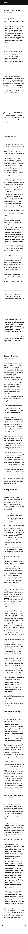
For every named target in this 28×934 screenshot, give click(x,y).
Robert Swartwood (16, 426)
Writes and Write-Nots (9, 21)
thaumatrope (17, 849)
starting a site (7, 222)
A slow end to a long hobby (13, 795)
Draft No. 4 (17, 340)
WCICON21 (12, 745)
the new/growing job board (17, 80)
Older (23, 925)
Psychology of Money (15, 672)
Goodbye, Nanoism (11, 356)
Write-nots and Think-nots (13, 10)
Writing (11, 12)
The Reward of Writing (12, 712)
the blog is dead (14, 620)
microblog (6, 269)
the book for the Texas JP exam (14, 547)
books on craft (17, 872)
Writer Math (9, 112)
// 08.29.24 (11, 94)
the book (19, 566)
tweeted (6, 674)
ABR (11, 594)
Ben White (5, 2)
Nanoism (6, 398)
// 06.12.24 (5, 122)
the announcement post (9, 915)
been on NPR (7, 428)
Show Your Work (10, 137)
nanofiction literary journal (10, 184)
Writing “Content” (10, 490)
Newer (5, 925)
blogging (18, 879)
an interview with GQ (8, 338)
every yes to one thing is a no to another (13, 655)
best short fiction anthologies (12, 429)
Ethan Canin (7, 426)
